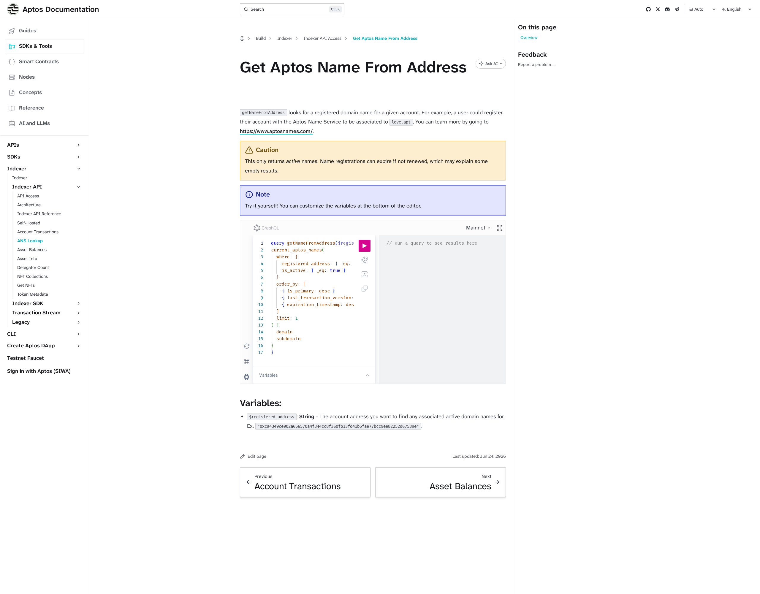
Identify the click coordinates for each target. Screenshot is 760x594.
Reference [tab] (31, 107)
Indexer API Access (322, 38)
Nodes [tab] (27, 76)
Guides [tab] (27, 30)
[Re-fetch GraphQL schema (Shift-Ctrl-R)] (246, 346)
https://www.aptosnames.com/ (276, 131)
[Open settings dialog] (246, 377)
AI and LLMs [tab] (34, 123)
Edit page (257, 456)
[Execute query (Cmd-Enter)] (364, 246)
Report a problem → (537, 64)
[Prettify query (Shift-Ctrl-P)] (364, 260)
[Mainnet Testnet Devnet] (478, 228)
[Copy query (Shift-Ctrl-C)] (364, 288)
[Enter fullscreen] (499, 228)
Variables (268, 375)
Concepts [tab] (30, 92)
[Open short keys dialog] (246, 361)
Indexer (284, 38)
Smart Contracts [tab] (39, 61)
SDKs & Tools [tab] (35, 46)
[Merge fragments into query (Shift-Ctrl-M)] (364, 274)
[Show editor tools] (367, 375)
